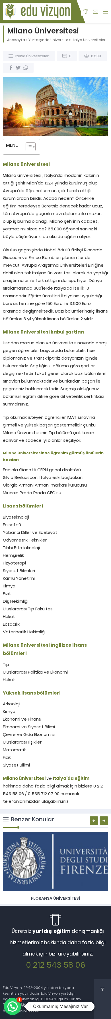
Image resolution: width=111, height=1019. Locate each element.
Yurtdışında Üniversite (48, 39)
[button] (12, 1006)
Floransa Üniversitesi (55, 898)
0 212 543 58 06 (55, 965)
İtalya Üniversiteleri (89, 39)
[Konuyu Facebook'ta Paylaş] (11, 67)
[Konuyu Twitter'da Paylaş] (18, 67)
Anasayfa (16, 39)
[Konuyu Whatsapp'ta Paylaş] (25, 67)
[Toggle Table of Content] (27, 147)
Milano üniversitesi (24, 778)
